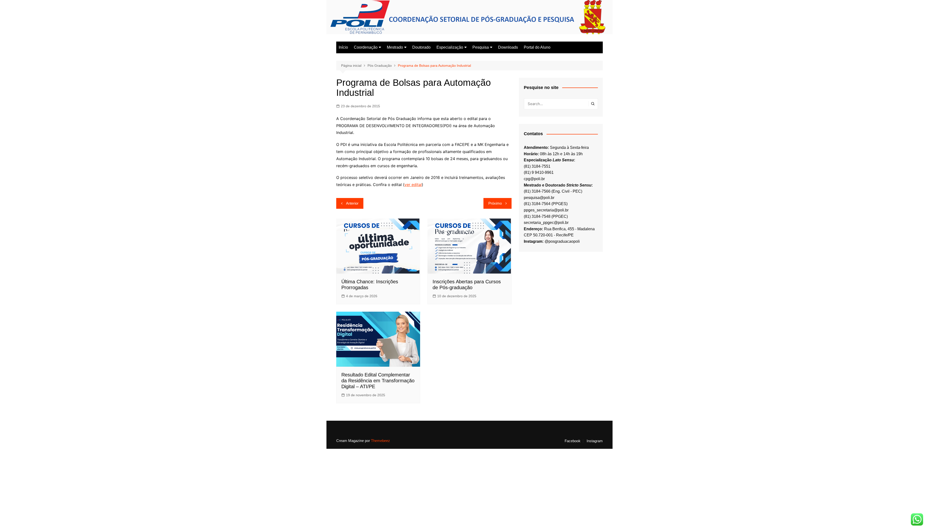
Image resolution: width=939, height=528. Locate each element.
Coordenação (366, 47)
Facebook (573, 441)
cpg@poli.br (534, 179)
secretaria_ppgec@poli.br (546, 222)
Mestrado (395, 47)
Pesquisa (480, 47)
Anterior (352, 203)
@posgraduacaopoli (562, 241)
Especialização (449, 47)
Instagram (595, 441)
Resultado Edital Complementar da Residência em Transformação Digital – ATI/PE (377, 380)
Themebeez (380, 441)
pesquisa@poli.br (539, 198)
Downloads (508, 47)
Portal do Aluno (537, 47)
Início (343, 47)
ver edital (413, 184)
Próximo (495, 203)
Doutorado (421, 47)
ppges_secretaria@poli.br (546, 210)
